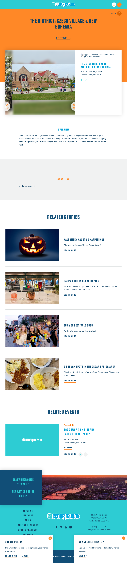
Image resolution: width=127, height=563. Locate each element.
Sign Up (23, 496)
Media (28, 520)
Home (113, 13)
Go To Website (63, 37)
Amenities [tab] (63, 179)
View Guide (23, 484)
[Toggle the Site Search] (114, 4)
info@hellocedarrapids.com (99, 529)
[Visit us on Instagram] (61, 527)
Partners (28, 515)
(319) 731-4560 (99, 526)
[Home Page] (63, 517)
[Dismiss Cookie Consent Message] (50, 538)
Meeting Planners (28, 525)
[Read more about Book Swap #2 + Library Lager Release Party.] (32, 440)
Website (68, 447)
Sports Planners (28, 530)
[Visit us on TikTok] (70, 527)
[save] (86, 454)
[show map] (81, 454)
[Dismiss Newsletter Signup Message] (123, 538)
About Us (28, 510)
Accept (26, 555)
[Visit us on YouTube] (66, 527)
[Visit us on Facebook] (56, 527)
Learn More (70, 454)
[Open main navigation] (119, 4)
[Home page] (63, 4)
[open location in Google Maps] (98, 55)
